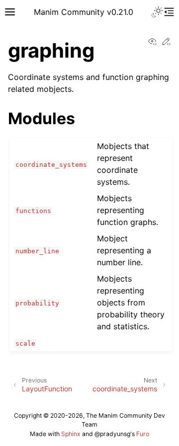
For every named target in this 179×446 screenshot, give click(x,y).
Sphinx (71, 434)
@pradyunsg (112, 434)
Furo (142, 434)
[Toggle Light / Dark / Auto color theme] (157, 12)
